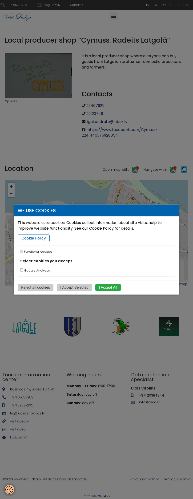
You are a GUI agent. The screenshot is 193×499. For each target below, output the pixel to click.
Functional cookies (37, 251)
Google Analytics (36, 270)
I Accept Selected (74, 287)
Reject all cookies (35, 287)
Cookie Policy (33, 238)
